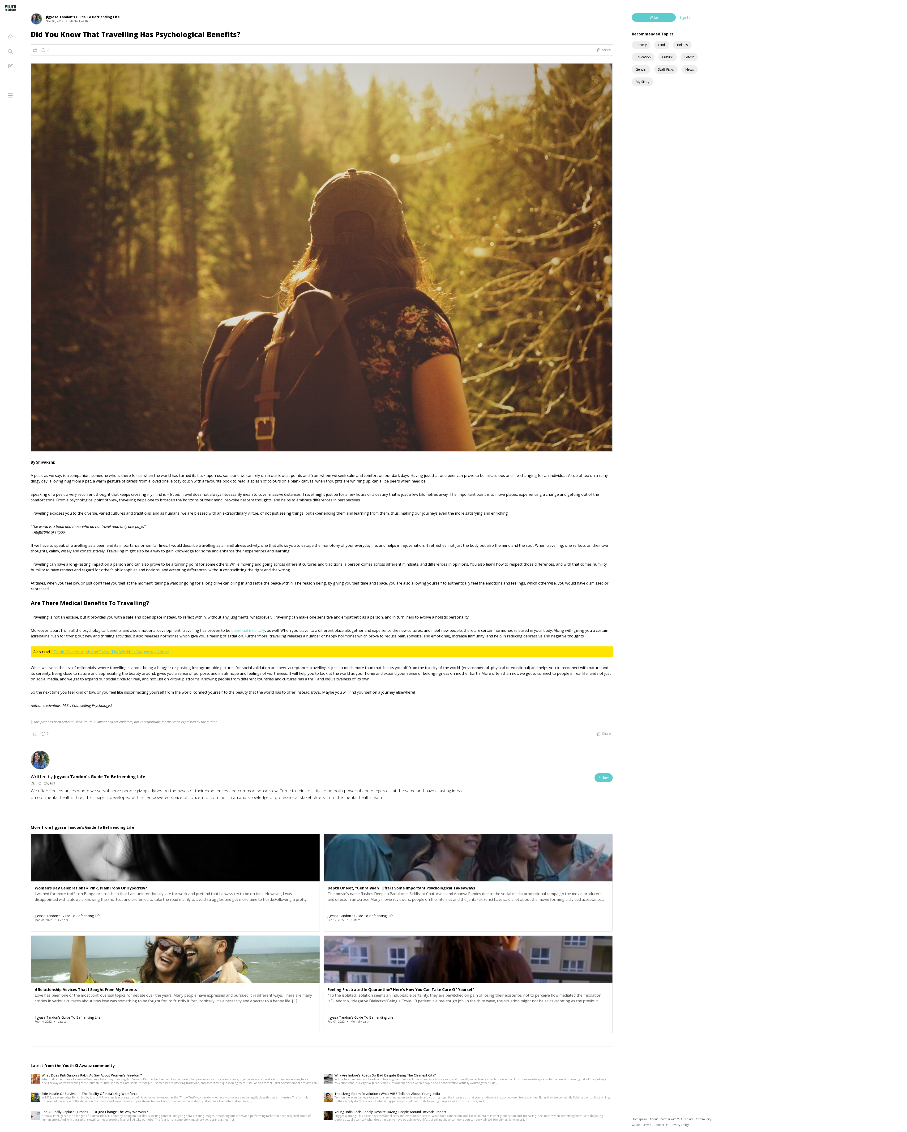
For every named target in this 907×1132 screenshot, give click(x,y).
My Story (642, 81)
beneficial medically (248, 630)
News (689, 69)
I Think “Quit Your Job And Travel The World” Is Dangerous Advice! (110, 651)
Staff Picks (666, 69)
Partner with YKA (671, 1119)
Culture (667, 57)
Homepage (640, 1119)
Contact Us (661, 1125)
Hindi (662, 45)
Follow (604, 777)
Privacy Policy (680, 1125)
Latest (689, 57)
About (654, 1119)
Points (689, 1119)
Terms (647, 1125)
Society (641, 45)
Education (643, 57)
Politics (682, 45)
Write (654, 17)
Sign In (685, 17)
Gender (641, 69)
